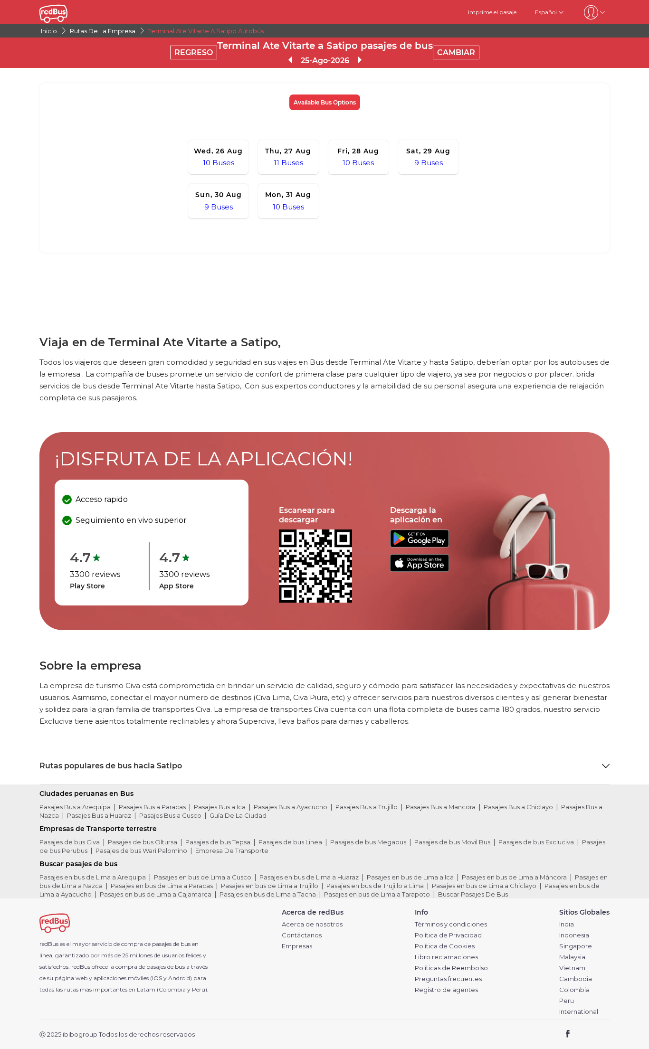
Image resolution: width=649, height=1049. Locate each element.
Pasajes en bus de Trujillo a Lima (375, 885)
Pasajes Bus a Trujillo (366, 807)
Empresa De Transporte (231, 850)
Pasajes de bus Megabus (368, 842)
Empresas (297, 946)
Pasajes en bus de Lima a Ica (410, 877)
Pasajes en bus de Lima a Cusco (202, 877)
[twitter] (585, 1035)
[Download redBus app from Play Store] (419, 544)
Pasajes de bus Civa (69, 842)
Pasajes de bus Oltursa (142, 842)
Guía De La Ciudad (238, 815)
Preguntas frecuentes (448, 979)
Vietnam (572, 968)
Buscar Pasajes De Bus (473, 894)
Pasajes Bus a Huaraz (99, 815)
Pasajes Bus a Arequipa (75, 807)
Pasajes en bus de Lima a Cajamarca (155, 894)
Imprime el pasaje (492, 12)
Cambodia (575, 979)
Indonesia (574, 935)
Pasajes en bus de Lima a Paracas (162, 885)
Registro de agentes (446, 990)
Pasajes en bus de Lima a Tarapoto (377, 894)
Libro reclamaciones (446, 957)
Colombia (574, 990)
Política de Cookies (445, 946)
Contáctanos (302, 935)
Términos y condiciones (451, 924)
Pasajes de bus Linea (290, 842)
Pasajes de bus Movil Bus (452, 842)
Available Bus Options (325, 102)
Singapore (575, 946)
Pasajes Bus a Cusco (170, 815)
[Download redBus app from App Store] (419, 569)
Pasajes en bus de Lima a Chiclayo (484, 885)
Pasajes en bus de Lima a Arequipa (92, 877)
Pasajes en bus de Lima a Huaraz (309, 877)
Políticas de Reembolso (451, 968)
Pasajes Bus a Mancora (441, 807)
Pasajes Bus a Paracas (152, 807)
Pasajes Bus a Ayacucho (290, 807)
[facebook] (568, 1035)
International (578, 1012)
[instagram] (599, 1035)
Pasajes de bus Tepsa (217, 842)
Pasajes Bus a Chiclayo (518, 807)
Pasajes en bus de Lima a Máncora (514, 877)
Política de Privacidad (448, 935)
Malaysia (572, 957)
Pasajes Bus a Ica (220, 807)
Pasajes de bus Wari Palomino (141, 850)
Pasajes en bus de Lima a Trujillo (269, 885)
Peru (566, 1001)
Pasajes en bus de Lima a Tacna (268, 894)
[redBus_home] (67, 12)
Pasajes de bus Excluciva (536, 842)
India (566, 924)
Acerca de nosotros (312, 924)
